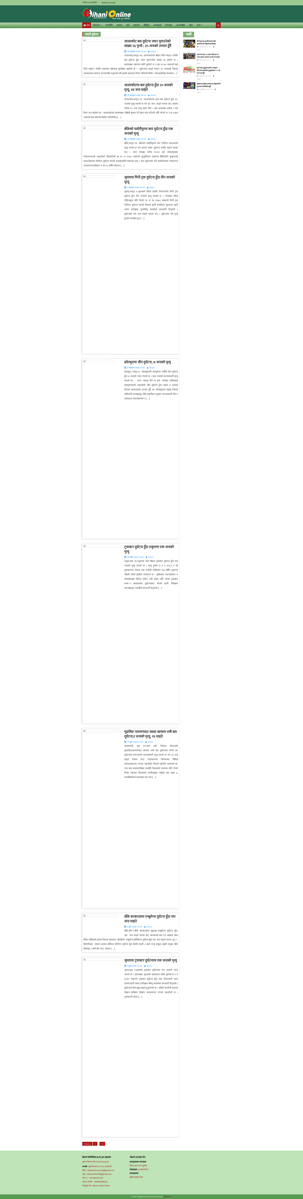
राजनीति (109, 25)
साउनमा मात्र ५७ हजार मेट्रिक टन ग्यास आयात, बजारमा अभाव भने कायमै (208, 55)
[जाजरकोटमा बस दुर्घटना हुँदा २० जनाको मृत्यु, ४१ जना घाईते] (102, 96)
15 (102, 1144)
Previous (87, 1144)
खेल (191, 25)
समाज (119, 25)
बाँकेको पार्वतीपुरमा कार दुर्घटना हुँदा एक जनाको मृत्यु (148, 131)
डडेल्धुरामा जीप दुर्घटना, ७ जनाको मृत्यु (147, 362)
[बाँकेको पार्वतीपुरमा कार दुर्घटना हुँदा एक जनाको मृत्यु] (102, 139)
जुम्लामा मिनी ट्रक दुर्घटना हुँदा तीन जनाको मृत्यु (149, 179)
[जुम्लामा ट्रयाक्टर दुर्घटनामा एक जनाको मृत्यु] (102, 1047)
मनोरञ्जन (168, 25)
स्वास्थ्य (136, 25)
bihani (153, 51)
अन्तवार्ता (157, 25)
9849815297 (167, 1196)
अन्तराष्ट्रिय (180, 25)
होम (88, 25)
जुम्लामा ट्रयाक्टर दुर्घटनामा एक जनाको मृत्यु (150, 960)
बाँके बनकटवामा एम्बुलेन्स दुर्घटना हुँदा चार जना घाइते (150, 919)
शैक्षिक (146, 25)
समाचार (96, 25)
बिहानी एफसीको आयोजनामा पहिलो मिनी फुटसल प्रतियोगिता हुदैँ (209, 85)
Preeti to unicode (108, 3)
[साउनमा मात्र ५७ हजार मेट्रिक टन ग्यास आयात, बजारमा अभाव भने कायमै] (189, 56)
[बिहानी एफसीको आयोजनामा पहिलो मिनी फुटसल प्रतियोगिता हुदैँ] (189, 85)
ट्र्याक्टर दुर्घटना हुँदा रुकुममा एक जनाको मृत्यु (149, 549)
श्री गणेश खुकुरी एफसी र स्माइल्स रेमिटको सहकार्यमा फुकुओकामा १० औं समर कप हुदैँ (208, 70)
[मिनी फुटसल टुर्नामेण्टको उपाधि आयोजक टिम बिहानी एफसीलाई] (189, 44)
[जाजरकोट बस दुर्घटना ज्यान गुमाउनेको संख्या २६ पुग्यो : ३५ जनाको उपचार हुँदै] (102, 52)
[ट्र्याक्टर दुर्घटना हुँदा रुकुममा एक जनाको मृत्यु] (102, 633)
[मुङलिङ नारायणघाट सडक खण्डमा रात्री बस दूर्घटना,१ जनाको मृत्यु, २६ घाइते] (102, 818)
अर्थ (127, 25)
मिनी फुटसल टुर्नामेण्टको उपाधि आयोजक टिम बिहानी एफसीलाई (206, 42)
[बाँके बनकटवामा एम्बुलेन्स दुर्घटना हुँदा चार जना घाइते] (102, 924)
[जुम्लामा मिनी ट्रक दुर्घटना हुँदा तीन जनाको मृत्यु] (102, 264)
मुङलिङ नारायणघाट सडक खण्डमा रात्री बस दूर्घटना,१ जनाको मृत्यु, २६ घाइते (150, 734)
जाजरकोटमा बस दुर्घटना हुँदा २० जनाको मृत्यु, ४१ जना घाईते (148, 87)
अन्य (198, 25)
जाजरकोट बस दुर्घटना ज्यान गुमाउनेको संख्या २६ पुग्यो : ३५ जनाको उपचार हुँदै (147, 43)
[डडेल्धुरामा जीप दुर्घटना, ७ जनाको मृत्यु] (102, 449)
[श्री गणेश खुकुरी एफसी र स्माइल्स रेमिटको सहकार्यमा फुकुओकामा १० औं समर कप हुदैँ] (189, 69)
